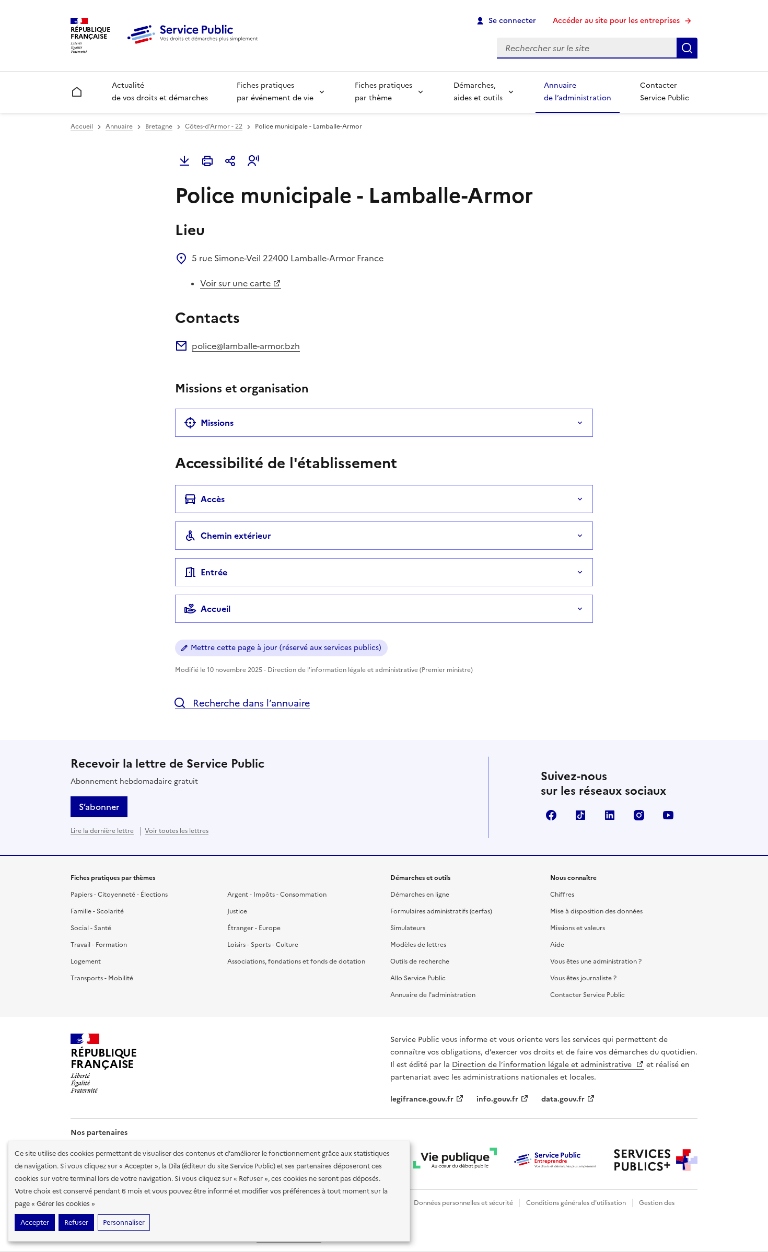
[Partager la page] (230, 161)
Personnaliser (124, 1222)
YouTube (668, 815)
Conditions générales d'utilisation (576, 1203)
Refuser (76, 1222)
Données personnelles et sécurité (463, 1203)
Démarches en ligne (419, 894)
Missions (217, 422)
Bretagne (158, 126)
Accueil (82, 126)
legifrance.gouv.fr (421, 1099)
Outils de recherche (419, 961)
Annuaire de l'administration (432, 995)
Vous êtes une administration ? (596, 961)
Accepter (34, 1222)
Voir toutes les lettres (176, 831)
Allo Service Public (418, 978)
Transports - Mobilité (102, 978)
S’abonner (99, 807)
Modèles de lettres (418, 944)
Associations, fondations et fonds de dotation (296, 961)
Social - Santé (91, 928)
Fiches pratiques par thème (383, 91)
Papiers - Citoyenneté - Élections (119, 894)
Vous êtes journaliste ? (583, 978)
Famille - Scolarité (97, 911)
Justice (237, 911)
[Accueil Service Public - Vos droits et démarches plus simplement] (195, 44)
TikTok (580, 815)
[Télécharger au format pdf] (184, 161)
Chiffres (562, 894)
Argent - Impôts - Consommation (277, 894)
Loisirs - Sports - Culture (262, 944)
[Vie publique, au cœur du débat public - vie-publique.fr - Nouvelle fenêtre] (455, 1160)
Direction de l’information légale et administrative (543, 1064)
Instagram (639, 815)
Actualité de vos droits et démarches (160, 91)
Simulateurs (407, 928)
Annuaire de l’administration (577, 91)
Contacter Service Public (664, 91)
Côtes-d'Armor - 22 (213, 126)
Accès (213, 499)
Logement (86, 961)
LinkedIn (609, 815)
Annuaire (119, 126)
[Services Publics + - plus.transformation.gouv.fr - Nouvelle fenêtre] (655, 1160)
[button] (253, 161)
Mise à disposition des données (596, 911)
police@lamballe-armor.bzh (246, 346)
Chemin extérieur (236, 535)
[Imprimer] (207, 161)
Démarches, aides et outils (478, 91)
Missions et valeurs (577, 928)
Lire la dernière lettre (102, 831)
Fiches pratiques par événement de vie (275, 91)
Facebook (551, 815)
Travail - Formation (99, 944)
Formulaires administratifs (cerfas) (441, 911)
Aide (557, 944)
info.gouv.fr (497, 1099)
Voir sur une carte (235, 283)
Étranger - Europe (254, 928)
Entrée (214, 572)
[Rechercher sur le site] (687, 48)
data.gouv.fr (563, 1099)
